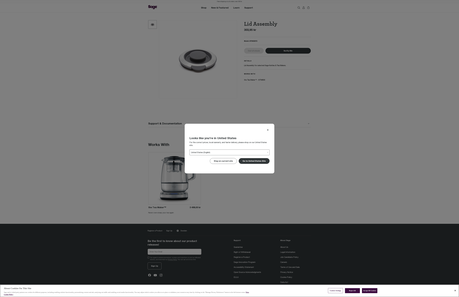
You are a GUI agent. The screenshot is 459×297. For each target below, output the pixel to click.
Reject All (352, 291)
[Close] (268, 129)
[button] (254, 161)
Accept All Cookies (369, 291)
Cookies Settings (335, 291)
